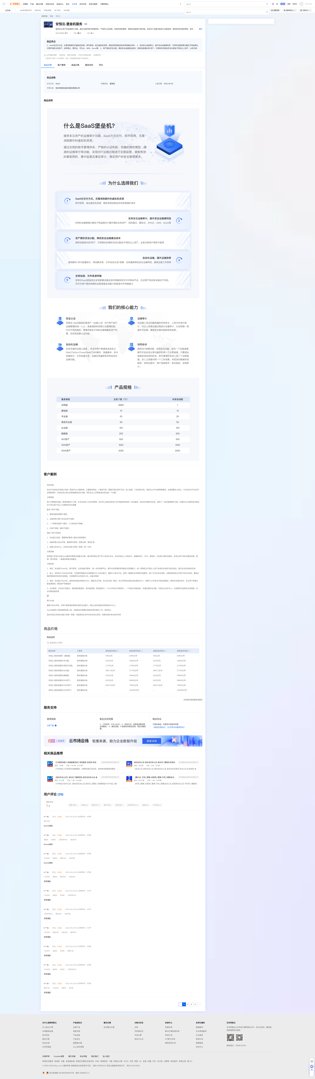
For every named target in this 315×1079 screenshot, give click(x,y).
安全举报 (83, 1056)
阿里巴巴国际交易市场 (85, 1061)
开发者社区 (138, 1031)
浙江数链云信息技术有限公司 (188, 762)
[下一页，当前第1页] (198, 1004)
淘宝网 (57, 1061)
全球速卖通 (70, 1061)
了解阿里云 (104, 4)
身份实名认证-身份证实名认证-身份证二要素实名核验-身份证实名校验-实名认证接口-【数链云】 (155, 762)
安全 (51, 16)
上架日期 (158, 84)
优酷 (149, 1061)
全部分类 (44, 16)
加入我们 (106, 1056)
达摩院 (166, 1061)
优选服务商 (97, 55)
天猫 (62, 1061)
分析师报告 (46, 1047)
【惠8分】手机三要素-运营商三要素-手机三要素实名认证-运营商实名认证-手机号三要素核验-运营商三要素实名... (155, 777)
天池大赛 (138, 1035)
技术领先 (45, 1035)
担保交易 (62, 55)
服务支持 (89, 65)
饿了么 (190, 1061)
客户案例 (61, 65)
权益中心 (60, 4)
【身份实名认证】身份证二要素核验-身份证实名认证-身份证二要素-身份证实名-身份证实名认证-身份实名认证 (77, 777)
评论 (101, 65)
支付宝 (160, 1061)
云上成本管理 (78, 1047)
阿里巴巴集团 (47, 1061)
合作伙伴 (82, 4)
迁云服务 (199, 1035)
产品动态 (76, 1035)
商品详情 (48, 65)
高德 (136, 1061)
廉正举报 (72, 1056)
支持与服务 (93, 4)
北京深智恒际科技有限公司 (110, 762)
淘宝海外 (174, 1061)
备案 (288, 4)
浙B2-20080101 (99, 1066)
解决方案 (39, 4)
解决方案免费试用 (172, 1031)
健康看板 (199, 1043)
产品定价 (76, 1039)
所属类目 (104, 84)
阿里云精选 (47, 10)
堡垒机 (58, 16)
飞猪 (110, 1061)
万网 (131, 1061)
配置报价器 (77, 1043)
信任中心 (199, 1047)
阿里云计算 (117, 1061)
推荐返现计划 (170, 1043)
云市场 (74, 4)
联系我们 (94, 1056)
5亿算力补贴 (170, 1039)
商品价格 (75, 65)
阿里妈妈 (103, 1061)
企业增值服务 (201, 1031)
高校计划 (168, 1035)
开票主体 (50, 88)
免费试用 (76, 1031)
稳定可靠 (45, 1039)
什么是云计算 (47, 1027)
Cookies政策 (59, 1056)
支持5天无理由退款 (84, 55)
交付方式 (50, 84)
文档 (136, 1027)
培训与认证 (138, 1039)
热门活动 (57, 10)
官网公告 (199, 1039)
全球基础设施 (47, 1031)
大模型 (25, 4)
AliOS (126, 1061)
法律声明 (45, 1056)
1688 (97, 1061)
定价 (67, 4)
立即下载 (50, 725)
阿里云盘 (182, 1061)
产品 (32, 4)
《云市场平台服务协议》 (175, 727)
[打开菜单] (4, 4)
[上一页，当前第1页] (180, 1004)
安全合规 (45, 1043)
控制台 (295, 4)
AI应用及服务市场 (26, 10)
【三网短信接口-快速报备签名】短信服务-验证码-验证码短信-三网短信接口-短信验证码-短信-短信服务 (77, 762)
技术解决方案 (109, 1027)
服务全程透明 (71, 55)
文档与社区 (50, 4)
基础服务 (199, 1027)
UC (140, 1061)
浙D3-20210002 (133, 1066)
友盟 (144, 1061)
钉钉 (154, 1061)
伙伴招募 (67, 10)
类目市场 (38, 10)
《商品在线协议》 (159, 727)
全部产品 (76, 1027)
